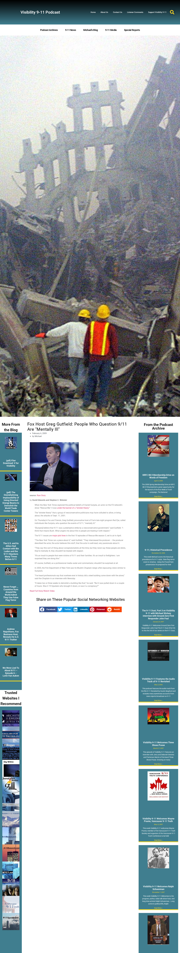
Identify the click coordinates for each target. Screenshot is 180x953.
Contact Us (117, 12)
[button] (172, 12)
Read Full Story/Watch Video (42, 591)
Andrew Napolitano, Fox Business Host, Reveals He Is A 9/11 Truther (11, 634)
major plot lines (59, 535)
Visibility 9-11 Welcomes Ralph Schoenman (158, 887)
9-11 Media (111, 30)
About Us (104, 12)
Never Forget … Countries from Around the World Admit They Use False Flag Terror (10, 593)
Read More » (158, 496)
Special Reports (132, 30)
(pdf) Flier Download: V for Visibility (11, 463)
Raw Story (41, 495)
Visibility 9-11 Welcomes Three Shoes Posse (158, 743)
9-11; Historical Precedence (158, 550)
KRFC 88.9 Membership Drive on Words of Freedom (158, 476)
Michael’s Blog (90, 30)
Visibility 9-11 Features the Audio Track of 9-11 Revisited (158, 680)
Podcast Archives (49, 30)
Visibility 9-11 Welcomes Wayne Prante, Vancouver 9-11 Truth (158, 820)
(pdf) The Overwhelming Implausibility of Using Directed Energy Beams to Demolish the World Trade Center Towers (11, 501)
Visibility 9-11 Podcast (40, 12)
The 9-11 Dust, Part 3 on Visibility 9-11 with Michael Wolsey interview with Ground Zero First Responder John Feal (158, 614)
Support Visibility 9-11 (157, 12)
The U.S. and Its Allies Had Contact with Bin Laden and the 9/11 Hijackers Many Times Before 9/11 (11, 551)
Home (93, 12)
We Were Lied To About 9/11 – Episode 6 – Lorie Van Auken (11, 672)
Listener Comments (135, 12)
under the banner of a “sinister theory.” (73, 508)
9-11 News (70, 30)
